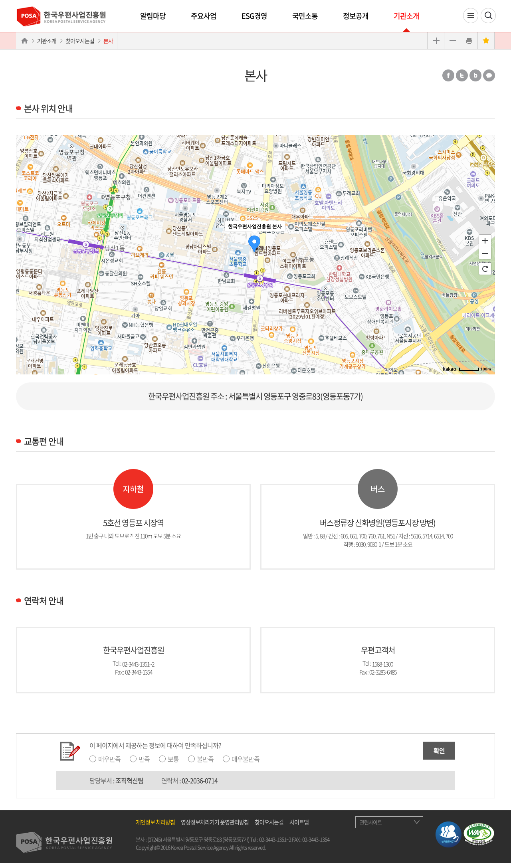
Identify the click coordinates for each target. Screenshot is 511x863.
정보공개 (355, 15)
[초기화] (485, 268)
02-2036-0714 (200, 780)
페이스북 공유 (448, 75)
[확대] (485, 240)
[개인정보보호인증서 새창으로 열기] (448, 833)
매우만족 (109, 759)
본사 (108, 41)
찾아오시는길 (79, 41)
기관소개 (406, 15)
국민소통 (305, 15)
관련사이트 (371, 822)
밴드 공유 (475, 75)
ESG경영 (254, 15)
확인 (439, 750)
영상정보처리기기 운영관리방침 (215, 821)
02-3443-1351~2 (138, 663)
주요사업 (203, 15)
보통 (173, 759)
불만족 (205, 759)
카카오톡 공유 (489, 75)
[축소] (485, 253)
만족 (144, 759)
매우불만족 (245, 759)
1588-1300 (382, 663)
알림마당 (153, 15)
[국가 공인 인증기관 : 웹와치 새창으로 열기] (479, 833)
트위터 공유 (462, 75)
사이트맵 (299, 821)
